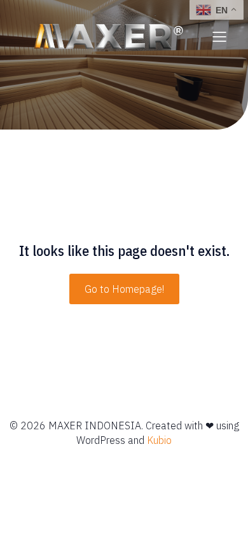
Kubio (159, 440)
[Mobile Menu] (219, 36)
